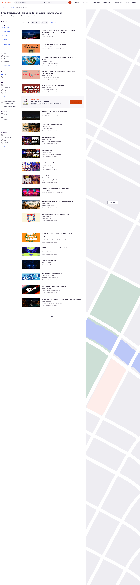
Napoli (12, 7)
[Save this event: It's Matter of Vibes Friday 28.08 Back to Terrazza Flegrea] (81, 241)
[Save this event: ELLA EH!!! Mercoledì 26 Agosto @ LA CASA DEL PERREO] (81, 64)
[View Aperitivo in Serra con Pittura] (31, 127)
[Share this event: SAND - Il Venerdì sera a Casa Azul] (78, 254)
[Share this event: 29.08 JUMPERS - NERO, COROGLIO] (78, 292)
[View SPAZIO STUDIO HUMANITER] (31, 276)
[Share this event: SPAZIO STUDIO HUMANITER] (78, 279)
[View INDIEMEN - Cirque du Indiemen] (31, 88)
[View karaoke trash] (31, 153)
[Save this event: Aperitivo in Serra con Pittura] (81, 130)
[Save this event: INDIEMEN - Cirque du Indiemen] (81, 91)
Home (3, 7)
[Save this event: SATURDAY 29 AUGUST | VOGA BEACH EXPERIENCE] (81, 305)
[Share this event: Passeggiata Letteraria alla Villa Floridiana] (78, 207)
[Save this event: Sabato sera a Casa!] (81, 267)
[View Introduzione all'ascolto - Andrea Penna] (31, 217)
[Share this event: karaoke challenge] (78, 143)
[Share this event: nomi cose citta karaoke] (78, 169)
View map (113, 202)
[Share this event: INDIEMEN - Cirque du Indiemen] (78, 91)
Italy (8, 7)
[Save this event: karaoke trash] (81, 156)
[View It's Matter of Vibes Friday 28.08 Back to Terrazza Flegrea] (31, 237)
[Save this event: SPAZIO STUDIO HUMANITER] (81, 279)
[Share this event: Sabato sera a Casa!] (78, 267)
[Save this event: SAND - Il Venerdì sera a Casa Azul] (81, 254)
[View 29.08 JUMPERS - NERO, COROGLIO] (31, 289)
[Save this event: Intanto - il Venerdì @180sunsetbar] (81, 118)
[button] (107, 2)
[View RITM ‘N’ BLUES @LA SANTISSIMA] (31, 48)
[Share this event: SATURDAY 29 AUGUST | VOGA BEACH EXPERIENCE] (78, 305)
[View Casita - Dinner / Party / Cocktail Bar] (31, 192)
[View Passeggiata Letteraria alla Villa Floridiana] (31, 204)
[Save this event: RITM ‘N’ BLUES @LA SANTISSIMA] (81, 51)
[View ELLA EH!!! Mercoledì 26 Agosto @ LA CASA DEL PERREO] (31, 60)
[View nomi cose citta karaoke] (31, 166)
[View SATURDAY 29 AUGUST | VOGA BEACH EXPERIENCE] (31, 302)
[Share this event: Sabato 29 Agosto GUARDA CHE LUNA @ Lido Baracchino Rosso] (78, 78)
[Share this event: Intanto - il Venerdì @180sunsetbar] (78, 118)
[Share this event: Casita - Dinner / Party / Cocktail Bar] (78, 194)
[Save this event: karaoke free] (81, 182)
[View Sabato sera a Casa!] (31, 264)
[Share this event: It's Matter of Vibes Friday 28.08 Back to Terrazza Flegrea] (78, 241)
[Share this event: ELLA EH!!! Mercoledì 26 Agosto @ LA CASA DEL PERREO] (78, 64)
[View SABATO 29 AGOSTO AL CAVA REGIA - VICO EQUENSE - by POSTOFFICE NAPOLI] (31, 34)
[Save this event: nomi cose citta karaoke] (81, 169)
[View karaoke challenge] (31, 140)
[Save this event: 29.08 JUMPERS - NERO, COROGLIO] (81, 292)
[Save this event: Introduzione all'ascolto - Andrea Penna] (81, 220)
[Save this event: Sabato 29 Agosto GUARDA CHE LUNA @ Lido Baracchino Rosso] (81, 78)
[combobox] (57, 2)
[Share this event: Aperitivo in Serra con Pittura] (78, 130)
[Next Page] (57, 316)
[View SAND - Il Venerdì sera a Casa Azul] (31, 251)
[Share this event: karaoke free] (78, 182)
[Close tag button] (39, 23)
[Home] (6, 2)
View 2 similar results (52, 226)
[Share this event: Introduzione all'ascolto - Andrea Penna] (78, 220)
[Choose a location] (45, 2)
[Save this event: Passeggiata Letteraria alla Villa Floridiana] (81, 207)
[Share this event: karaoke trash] (78, 156)
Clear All (53, 22)
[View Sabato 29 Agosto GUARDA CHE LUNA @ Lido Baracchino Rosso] (31, 74)
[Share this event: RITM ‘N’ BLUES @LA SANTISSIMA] (78, 51)
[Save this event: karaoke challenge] (81, 143)
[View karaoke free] (31, 179)
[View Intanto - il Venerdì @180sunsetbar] (31, 115)
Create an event (76, 102)
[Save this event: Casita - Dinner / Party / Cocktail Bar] (81, 194)
